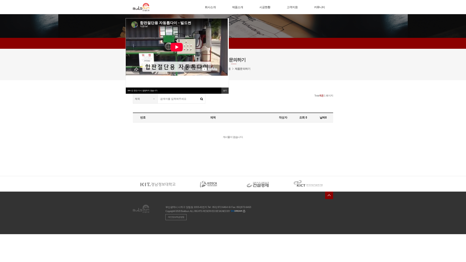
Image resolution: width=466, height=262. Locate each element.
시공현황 (264, 7)
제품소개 (237, 7)
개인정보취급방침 (176, 217)
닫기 (225, 91)
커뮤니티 (319, 7)
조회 (302, 117)
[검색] (201, 98)
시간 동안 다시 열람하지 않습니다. (143, 91)
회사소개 (210, 7)
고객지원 (292, 7)
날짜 (322, 117)
